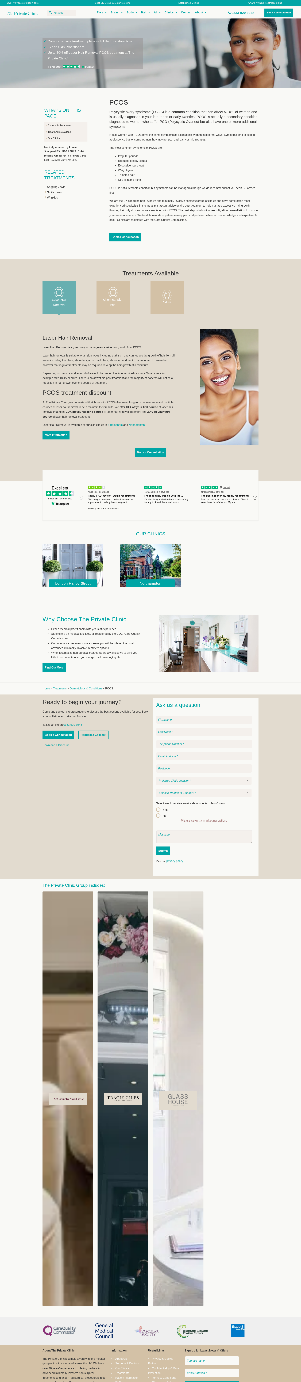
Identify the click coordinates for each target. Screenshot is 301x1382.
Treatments (60, 688)
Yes (165, 809)
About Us (121, 1358)
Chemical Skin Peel (113, 302)
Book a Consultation (125, 237)
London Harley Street (73, 583)
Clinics (169, 12)
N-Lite (167, 302)
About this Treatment (59, 125)
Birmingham (115, 424)
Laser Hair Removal (59, 302)
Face (100, 12)
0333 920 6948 (242, 13)
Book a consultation (279, 12)
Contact (186, 12)
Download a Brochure (56, 745)
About (199, 12)
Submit (163, 850)
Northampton (137, 424)
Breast (115, 12)
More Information (56, 435)
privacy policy (174, 861)
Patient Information (126, 1377)
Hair (143, 12)
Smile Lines (54, 192)
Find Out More (54, 667)
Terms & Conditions (164, 1377)
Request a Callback (93, 734)
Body (130, 12)
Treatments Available (59, 131)
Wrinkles (52, 197)
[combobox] (204, 781)
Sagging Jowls (56, 186)
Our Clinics (54, 138)
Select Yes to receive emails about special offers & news (191, 803)
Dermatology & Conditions (86, 688)
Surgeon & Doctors (127, 1363)
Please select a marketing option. (204, 820)
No (165, 815)
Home (46, 688)
